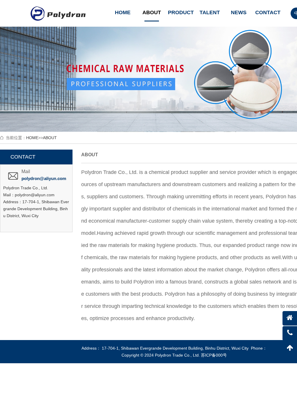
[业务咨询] (289, 333)
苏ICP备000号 (214, 355)
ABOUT (151, 12)
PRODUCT (180, 12)
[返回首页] (289, 318)
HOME (123, 12)
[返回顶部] (289, 348)
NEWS (239, 12)
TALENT (210, 12)
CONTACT (267, 12)
